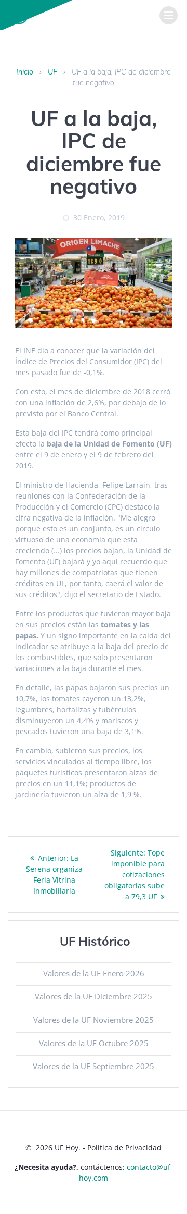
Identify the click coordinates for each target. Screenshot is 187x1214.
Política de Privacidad (124, 1148)
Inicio (24, 72)
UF (52, 72)
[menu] (168, 15)
